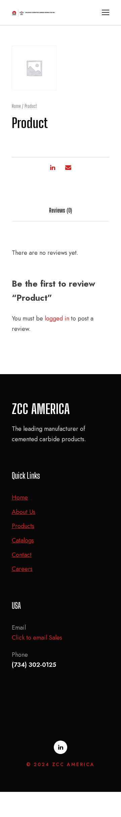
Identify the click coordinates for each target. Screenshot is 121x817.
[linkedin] (60, 747)
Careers (22, 569)
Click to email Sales (37, 637)
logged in (57, 318)
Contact (22, 554)
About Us (23, 512)
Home (16, 106)
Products (23, 526)
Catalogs (23, 540)
